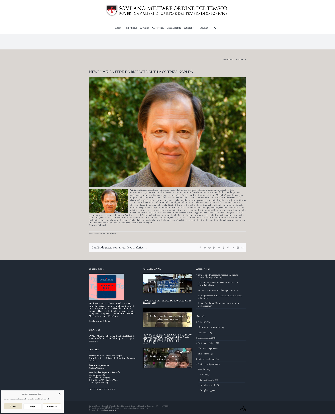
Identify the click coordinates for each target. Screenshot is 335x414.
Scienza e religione (109, 233)
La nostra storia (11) (209, 380)
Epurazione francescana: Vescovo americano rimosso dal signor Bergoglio (218, 276)
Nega (32, 406)
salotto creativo (110, 410)
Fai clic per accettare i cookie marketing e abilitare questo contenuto (167, 283)
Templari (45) (204, 369)
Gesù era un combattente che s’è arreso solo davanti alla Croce (218, 283)
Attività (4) (205, 374)
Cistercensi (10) (205, 332)
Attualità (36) (204, 322)
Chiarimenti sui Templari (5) (211, 327)
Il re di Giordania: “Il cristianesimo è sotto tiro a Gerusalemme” (220, 304)
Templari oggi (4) (207, 390)
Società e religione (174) (209, 364)
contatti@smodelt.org (98, 382)
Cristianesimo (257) (207, 338)
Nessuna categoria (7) (207, 348)
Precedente (228, 59)
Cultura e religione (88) (208, 343)
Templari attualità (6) (209, 385)
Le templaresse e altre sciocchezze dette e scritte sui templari (220, 296)
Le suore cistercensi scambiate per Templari (218, 290)
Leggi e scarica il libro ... (99, 321)
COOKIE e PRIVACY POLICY (102, 389)
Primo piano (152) (206, 354)
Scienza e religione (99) (208, 359)
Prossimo (240, 59)
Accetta (13, 406)
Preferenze (52, 406)
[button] (59, 394)
